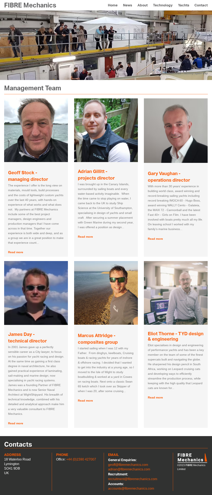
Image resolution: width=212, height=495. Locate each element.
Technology (163, 5)
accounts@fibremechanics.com (131, 488)
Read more (15, 252)
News (127, 5)
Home (113, 5)
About (142, 5)
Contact (201, 5)
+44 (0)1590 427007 (81, 459)
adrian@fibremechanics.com (129, 469)
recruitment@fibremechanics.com (132, 479)
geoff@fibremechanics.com (128, 464)
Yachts (183, 5)
